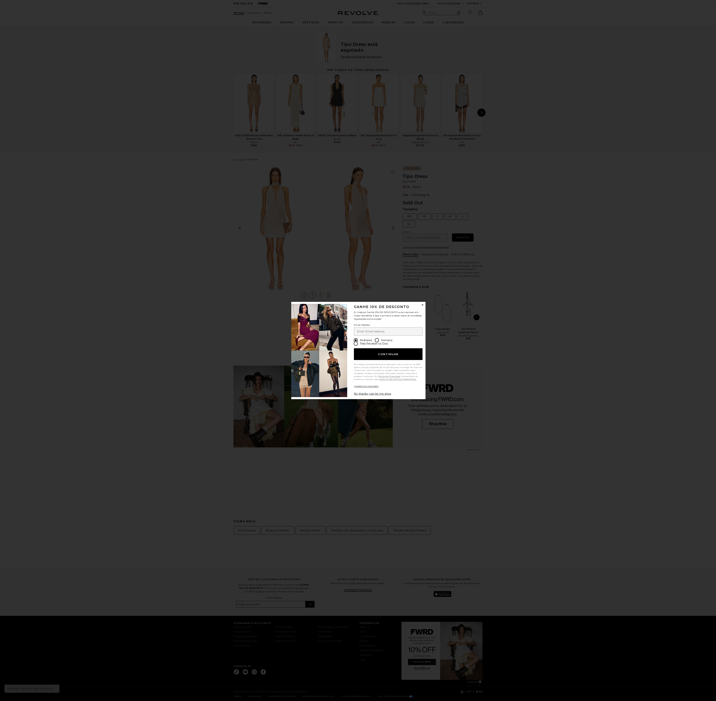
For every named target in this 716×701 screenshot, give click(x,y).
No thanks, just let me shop (372, 393)
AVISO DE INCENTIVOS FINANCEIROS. (397, 379)
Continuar (388, 354)
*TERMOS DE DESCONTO (366, 386)
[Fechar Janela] (422, 305)
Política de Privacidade (389, 376)
